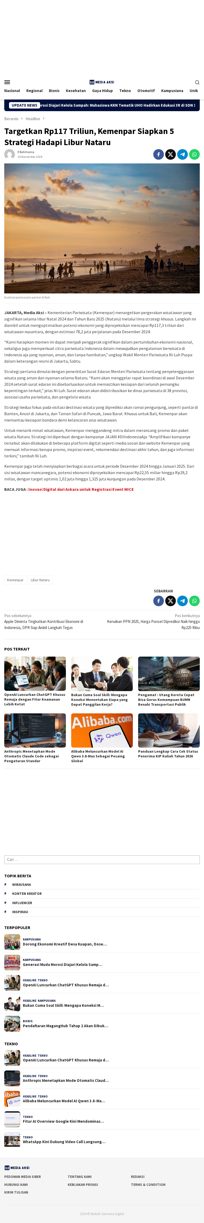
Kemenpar (15, 580)
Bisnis (28, 1021)
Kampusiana (32, 939)
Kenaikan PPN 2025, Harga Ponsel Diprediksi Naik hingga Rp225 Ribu (153, 621)
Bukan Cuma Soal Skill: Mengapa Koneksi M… (63, 1005)
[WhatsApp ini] (194, 154)
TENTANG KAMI (80, 1176)
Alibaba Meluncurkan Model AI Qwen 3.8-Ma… (64, 1101)
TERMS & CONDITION (148, 1184)
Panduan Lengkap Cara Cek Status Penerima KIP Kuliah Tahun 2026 (168, 753)
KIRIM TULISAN (16, 1192)
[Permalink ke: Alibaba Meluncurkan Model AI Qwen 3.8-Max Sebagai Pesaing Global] (102, 730)
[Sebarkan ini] (158, 154)
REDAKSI (137, 1176)
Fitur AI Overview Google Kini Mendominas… (63, 1121)
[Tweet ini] (170, 154)
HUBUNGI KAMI (16, 1184)
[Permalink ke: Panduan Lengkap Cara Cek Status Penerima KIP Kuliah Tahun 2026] (169, 730)
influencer (22, 903)
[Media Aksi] (102, 81)
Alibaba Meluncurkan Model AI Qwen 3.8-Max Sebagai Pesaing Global (98, 756)
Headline (29, 980)
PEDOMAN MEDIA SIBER (22, 1176)
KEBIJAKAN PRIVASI (83, 1184)
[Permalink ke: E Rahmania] (9, 154)
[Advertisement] (102, 37)
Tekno (43, 980)
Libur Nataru (40, 580)
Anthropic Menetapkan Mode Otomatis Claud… (66, 1080)
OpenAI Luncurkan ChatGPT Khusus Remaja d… (66, 985)
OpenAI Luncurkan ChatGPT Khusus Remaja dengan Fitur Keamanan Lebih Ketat (34, 699)
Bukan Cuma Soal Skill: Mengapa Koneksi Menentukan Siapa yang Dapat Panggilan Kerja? (99, 699)
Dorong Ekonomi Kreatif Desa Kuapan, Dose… (65, 944)
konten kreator (27, 893)
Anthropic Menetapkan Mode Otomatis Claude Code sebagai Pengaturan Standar (31, 756)
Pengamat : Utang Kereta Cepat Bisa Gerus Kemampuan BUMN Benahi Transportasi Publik (166, 699)
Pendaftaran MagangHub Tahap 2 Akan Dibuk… (65, 1025)
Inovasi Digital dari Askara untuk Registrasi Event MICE (81, 489)
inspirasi (20, 912)
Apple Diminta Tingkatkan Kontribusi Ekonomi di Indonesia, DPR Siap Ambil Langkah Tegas (43, 621)
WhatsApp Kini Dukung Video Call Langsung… (64, 1141)
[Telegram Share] (182, 154)
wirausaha (21, 884)
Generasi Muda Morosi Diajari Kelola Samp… (62, 964)
